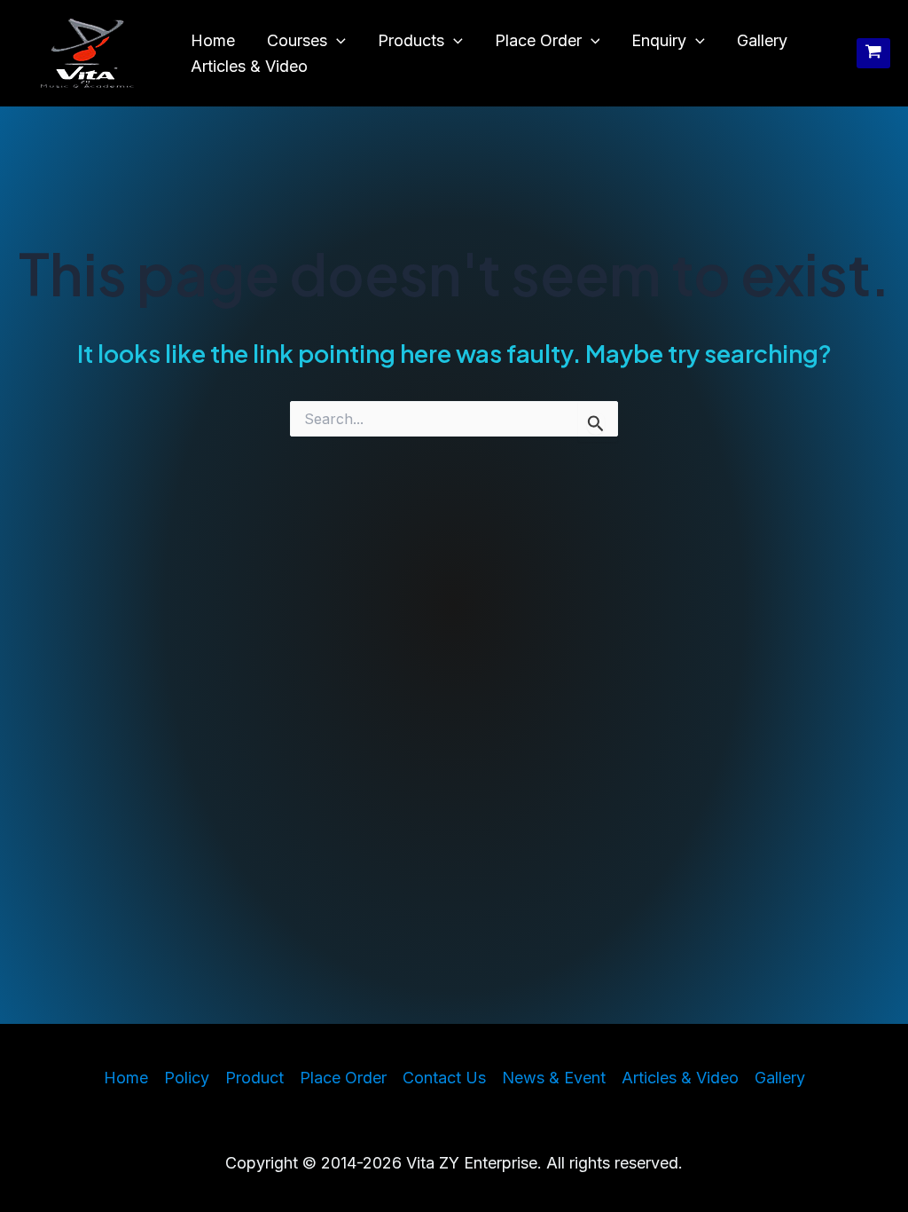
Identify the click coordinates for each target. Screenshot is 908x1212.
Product (254, 1077)
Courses (297, 40)
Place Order (538, 40)
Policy (186, 1077)
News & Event (554, 1077)
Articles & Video (249, 66)
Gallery (762, 40)
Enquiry (658, 40)
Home (213, 40)
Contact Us (444, 1077)
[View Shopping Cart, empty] (873, 53)
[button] (336, 41)
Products (411, 40)
